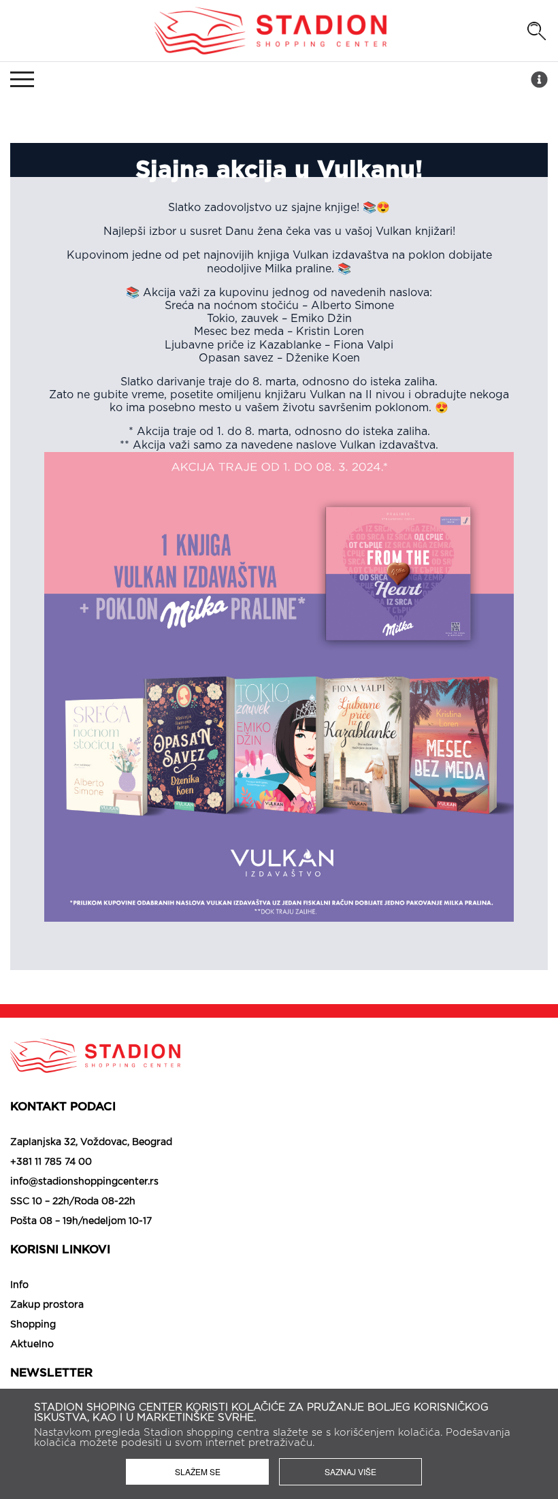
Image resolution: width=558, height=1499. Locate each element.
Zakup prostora (47, 1305)
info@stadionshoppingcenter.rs (84, 1182)
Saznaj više (350, 1471)
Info (19, 1285)
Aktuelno (32, 1344)
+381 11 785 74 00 (51, 1162)
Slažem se (197, 1471)
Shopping (33, 1324)
